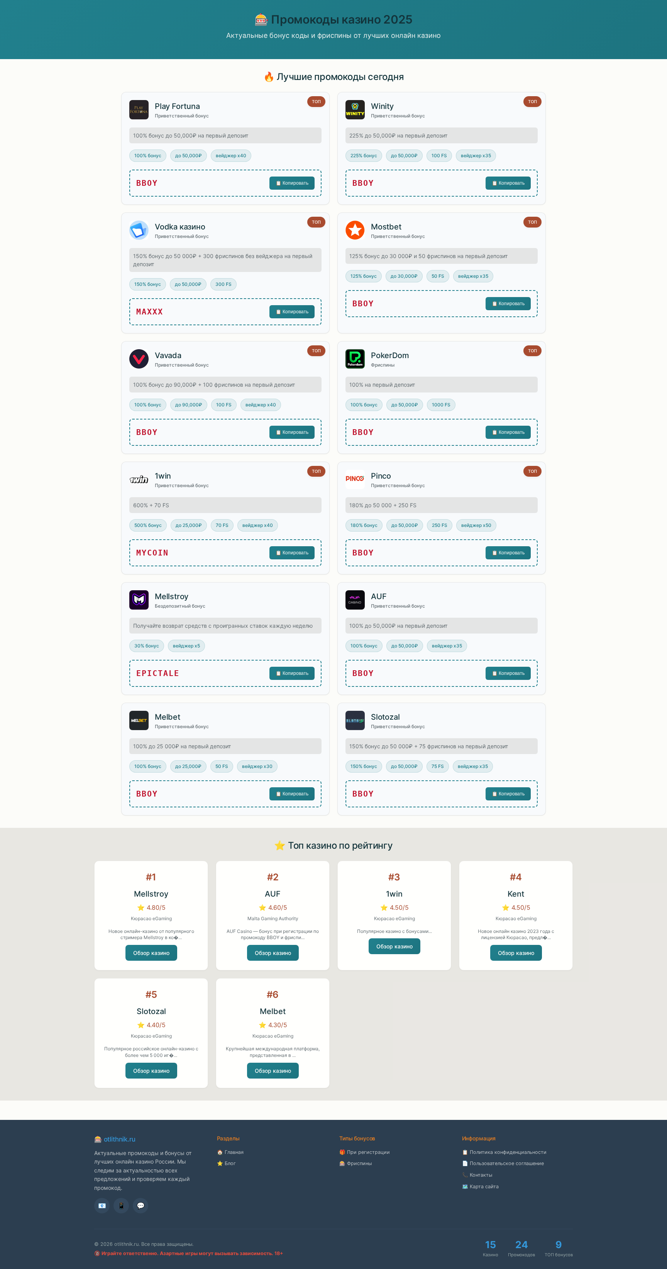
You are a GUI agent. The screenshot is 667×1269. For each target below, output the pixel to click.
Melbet (167, 717)
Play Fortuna (177, 106)
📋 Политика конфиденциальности (504, 1152)
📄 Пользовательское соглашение (503, 1163)
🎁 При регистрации (364, 1152)
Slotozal (385, 717)
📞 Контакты (477, 1175)
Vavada (168, 355)
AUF (378, 596)
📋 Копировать (292, 183)
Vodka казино (180, 226)
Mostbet (386, 226)
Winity (382, 106)
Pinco (381, 476)
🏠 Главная (230, 1152)
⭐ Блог (226, 1163)
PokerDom (390, 355)
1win (163, 476)
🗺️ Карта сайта (480, 1186)
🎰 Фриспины (355, 1163)
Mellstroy (171, 596)
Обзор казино (151, 953)
